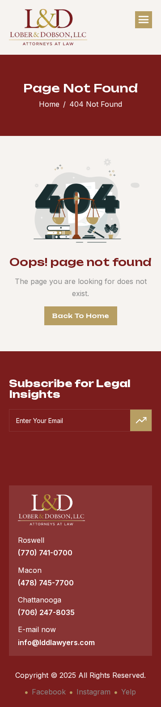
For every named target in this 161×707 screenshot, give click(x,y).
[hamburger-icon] (143, 19)
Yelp (127, 691)
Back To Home (80, 315)
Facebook (48, 691)
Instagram (92, 691)
